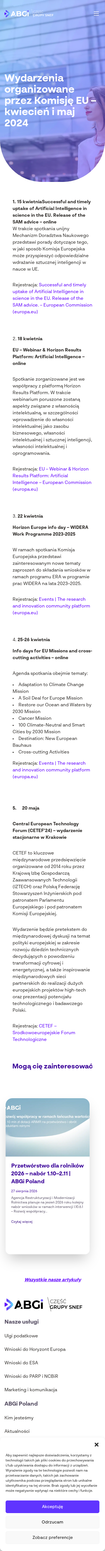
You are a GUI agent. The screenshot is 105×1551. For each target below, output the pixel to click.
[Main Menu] (96, 13)
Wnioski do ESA (21, 1363)
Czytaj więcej (21, 1222)
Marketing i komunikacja (30, 1390)
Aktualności (17, 1431)
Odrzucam (52, 1522)
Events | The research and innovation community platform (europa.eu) (51, 606)
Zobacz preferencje (52, 1538)
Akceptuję (52, 1507)
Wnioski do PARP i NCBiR (31, 1376)
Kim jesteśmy (19, 1418)
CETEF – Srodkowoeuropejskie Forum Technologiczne (44, 1033)
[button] (96, 1444)
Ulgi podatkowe (21, 1336)
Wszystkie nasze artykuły (52, 1280)
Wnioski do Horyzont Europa (35, 1349)
